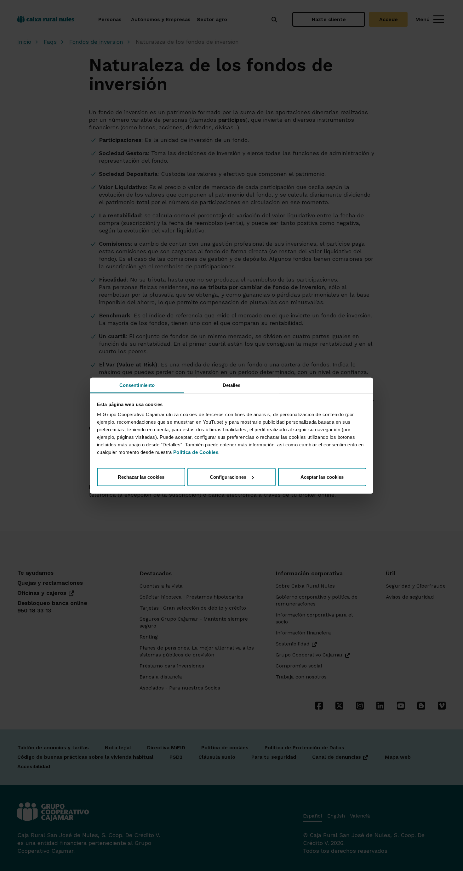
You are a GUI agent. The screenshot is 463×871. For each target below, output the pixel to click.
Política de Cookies (196, 452)
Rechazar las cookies (141, 477)
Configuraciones (228, 477)
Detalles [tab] (232, 385)
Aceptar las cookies (322, 477)
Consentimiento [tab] (137, 385)
